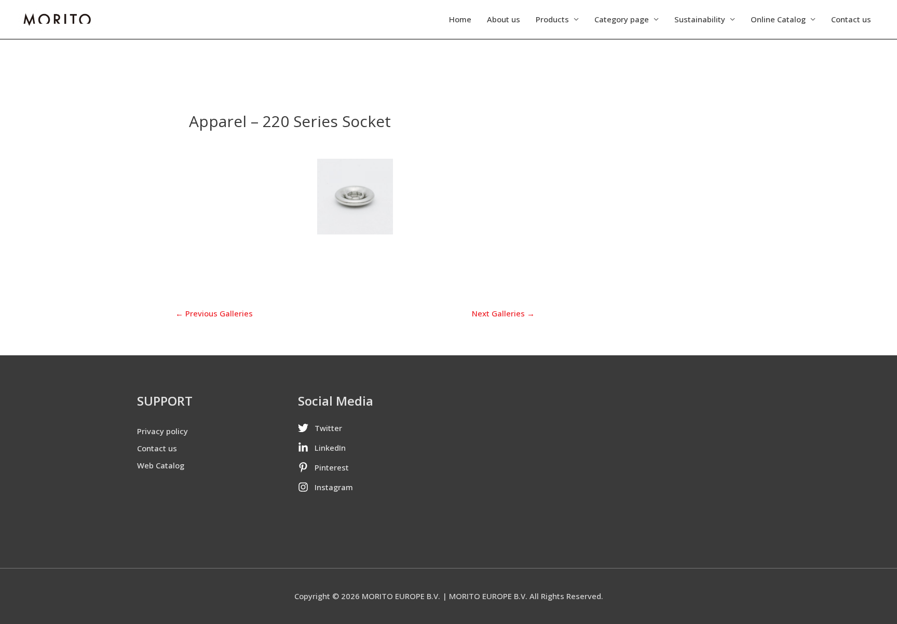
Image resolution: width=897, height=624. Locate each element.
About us (503, 19)
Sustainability (699, 19)
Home (460, 19)
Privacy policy (162, 431)
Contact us (851, 19)
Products (552, 19)
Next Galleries (503, 313)
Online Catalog (778, 19)
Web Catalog (160, 465)
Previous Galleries (214, 313)
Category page (621, 19)
